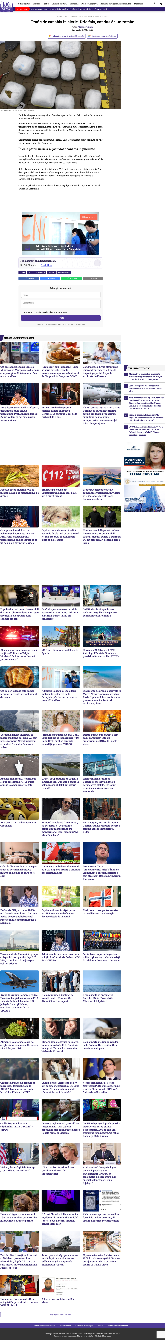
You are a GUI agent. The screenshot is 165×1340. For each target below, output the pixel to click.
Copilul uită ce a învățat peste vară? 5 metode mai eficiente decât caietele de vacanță (58, 913)
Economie (74, 3)
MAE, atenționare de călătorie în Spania (60, 651)
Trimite (60, 318)
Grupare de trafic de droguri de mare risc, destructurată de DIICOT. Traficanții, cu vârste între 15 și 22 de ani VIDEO (17, 1087)
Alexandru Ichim (85, 26)
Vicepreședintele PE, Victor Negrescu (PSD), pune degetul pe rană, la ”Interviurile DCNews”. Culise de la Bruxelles (101, 1087)
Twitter (52, 278)
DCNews (6, 6)
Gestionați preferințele (84, 1325)
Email (94, 278)
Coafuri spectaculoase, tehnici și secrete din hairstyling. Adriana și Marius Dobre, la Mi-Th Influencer (60, 614)
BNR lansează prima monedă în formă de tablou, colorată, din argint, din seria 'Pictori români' (101, 1217)
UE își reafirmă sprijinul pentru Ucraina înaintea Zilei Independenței (59, 1170)
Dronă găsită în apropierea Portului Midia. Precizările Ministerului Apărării (98, 998)
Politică (36, 3)
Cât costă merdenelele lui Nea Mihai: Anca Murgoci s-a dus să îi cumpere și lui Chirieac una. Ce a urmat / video (19, 371)
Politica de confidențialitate (44, 1325)
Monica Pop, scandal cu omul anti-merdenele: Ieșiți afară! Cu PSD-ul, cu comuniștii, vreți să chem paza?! (145, 377)
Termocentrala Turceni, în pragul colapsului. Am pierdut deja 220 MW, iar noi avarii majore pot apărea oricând (19, 958)
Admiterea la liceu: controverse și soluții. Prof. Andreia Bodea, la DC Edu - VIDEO (61, 957)
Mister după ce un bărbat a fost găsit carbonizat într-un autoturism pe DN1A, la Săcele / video (100, 739)
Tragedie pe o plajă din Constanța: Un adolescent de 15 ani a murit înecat (59, 492)
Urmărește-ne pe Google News (104, 36)
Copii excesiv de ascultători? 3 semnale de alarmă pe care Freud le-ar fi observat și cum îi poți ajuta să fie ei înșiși (60, 535)
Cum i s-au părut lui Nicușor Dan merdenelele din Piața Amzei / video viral (145, 388)
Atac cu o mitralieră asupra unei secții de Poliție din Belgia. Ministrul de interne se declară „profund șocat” (18, 654)
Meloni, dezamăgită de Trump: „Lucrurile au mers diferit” (17, 1169)
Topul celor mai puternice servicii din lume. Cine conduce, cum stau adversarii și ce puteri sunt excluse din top (19, 614)
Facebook (30, 278)
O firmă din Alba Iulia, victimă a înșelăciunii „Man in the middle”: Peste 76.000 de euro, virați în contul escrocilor (60, 1219)
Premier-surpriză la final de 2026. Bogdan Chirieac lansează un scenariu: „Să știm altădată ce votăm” (70, 9)
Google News (46, 265)
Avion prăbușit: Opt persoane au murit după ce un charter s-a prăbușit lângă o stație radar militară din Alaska (60, 1260)
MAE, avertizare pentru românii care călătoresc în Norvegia (101, 912)
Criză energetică (59, 3)
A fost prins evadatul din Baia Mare (58, 1300)
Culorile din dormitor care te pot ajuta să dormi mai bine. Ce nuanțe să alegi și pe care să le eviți (18, 871)
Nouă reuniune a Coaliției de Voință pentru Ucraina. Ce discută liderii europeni (57, 998)
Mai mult (139, 3)
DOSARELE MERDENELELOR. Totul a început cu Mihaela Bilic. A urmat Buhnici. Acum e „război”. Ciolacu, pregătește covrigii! (146, 430)
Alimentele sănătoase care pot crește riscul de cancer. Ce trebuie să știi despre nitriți (19, 1045)
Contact (100, 1325)
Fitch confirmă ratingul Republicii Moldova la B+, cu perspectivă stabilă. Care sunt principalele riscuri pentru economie (99, 785)
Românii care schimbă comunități (115, 3)
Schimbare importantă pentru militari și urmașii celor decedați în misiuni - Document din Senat (101, 957)
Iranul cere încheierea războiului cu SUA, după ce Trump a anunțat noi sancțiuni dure (61, 869)
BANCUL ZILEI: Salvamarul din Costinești (18, 824)
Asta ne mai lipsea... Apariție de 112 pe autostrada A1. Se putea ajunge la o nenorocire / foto (18, 781)
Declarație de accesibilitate (117, 1325)
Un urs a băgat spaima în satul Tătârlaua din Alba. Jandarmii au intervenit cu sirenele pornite (19, 1217)
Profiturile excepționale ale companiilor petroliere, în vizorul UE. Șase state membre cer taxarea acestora (101, 494)
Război (46, 3)
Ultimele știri (24, 3)
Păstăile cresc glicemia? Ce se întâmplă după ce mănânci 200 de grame (19, 492)
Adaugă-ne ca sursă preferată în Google (68, 36)
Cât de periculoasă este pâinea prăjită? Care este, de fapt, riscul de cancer (18, 694)
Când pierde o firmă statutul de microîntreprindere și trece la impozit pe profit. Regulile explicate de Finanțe (100, 371)
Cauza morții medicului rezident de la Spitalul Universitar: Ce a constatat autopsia (101, 1045)
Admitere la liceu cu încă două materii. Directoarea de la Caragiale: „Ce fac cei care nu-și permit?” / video (59, 695)
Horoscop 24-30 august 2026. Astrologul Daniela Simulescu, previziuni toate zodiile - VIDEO (101, 653)
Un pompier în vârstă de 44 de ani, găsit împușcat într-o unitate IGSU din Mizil (19, 1302)
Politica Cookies (65, 1325)
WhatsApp (73, 278)
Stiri (66, 17)
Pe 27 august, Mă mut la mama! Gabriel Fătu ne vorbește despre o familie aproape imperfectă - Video (101, 827)
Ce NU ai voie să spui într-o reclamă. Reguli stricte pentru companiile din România (100, 612)
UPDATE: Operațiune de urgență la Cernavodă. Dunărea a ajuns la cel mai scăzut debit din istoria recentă (60, 783)
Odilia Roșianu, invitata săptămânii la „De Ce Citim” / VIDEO (16, 1126)
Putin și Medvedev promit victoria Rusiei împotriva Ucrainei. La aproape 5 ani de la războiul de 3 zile (59, 412)
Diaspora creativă (89, 3)
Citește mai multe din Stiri (60, 1315)
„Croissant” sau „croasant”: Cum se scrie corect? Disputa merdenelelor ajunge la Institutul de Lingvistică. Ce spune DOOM (60, 371)
